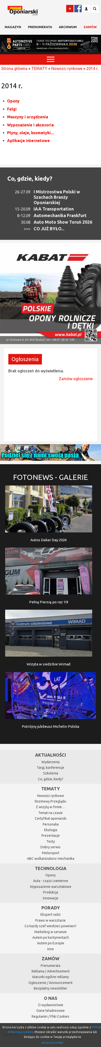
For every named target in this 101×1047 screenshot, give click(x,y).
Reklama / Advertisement (51, 971)
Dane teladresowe (51, 1011)
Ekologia (50, 830)
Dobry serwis (50, 847)
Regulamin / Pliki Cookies (50, 1016)
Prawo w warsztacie (50, 920)
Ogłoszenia (25, 359)
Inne (50, 949)
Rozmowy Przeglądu (50, 801)
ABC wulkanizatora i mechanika (50, 858)
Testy (50, 841)
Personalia (51, 824)
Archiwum (68, 27)
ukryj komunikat (52, 1042)
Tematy (50, 788)
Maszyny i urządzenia (27, 117)
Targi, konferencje (50, 768)
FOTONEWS (50, 477)
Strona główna (14, 68)
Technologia (50, 868)
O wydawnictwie (50, 1005)
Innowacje (50, 898)
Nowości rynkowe (66, 68)
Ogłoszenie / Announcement (50, 983)
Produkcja (50, 892)
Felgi (12, 109)
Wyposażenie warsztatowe (50, 887)
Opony (13, 101)
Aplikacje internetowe (28, 140)
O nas (50, 998)
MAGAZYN (13, 27)
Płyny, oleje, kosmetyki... (30, 133)
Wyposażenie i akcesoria (30, 125)
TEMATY (39, 68)
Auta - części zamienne (50, 881)
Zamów (90, 27)
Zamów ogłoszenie (76, 378)
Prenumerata (40, 27)
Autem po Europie (50, 943)
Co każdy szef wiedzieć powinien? (50, 926)
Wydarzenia (50, 762)
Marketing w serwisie (50, 932)
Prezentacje (50, 836)
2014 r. (92, 68)
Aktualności (50, 754)
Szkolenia (50, 773)
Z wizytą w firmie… (50, 807)
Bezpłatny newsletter (50, 988)
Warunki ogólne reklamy (50, 977)
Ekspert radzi (50, 914)
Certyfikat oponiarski (50, 818)
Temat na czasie (50, 813)
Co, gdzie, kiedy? (29, 178)
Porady (50, 907)
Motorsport (50, 853)
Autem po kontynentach (50, 937)
